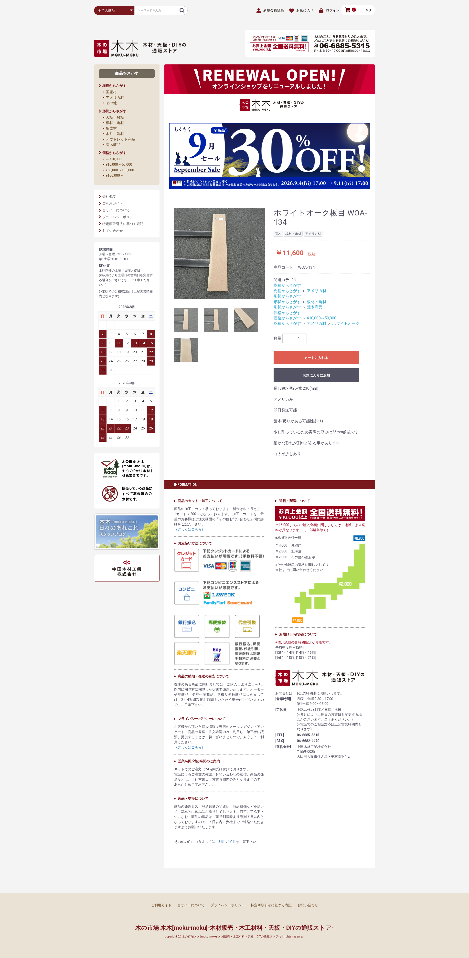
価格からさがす (287, 312)
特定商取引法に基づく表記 (122, 224)
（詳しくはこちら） (189, 529)
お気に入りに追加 (316, 375)
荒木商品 (113, 145)
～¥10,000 (114, 159)
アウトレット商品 (120, 139)
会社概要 (109, 196)
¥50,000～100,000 (120, 170)
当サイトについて (116, 210)
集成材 (111, 128)
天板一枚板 (115, 117)
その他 (111, 103)
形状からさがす (287, 296)
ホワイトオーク (346, 323)
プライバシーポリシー (119, 217)
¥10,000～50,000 (119, 164)
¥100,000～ (115, 175)
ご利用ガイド (112, 203)
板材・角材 (115, 123)
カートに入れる (316, 358)
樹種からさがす (287, 285)
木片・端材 (115, 134)
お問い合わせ (112, 231)
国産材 (111, 92)
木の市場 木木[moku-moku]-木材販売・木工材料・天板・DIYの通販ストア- (234, 927)
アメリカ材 (115, 97)
